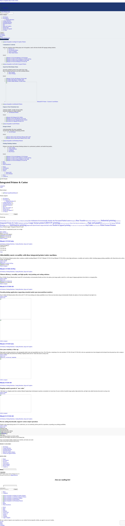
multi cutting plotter (66, 223)
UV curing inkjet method (81, 225)
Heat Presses (11, 151)
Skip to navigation (4, 0)
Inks (4, 25)
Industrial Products (7, 23)
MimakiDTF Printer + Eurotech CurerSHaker (47, 101)
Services (5, 461)
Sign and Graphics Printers (9, 452)
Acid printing (3, 220)
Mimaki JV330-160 (6, 382)
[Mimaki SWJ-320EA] (9, 117)
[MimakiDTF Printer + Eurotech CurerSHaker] (21, 101)
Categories (2, 186)
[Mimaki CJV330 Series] (15, 318)
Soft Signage (112, 223)
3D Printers (5, 17)
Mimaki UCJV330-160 (7, 416)
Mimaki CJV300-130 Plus (25, 59)
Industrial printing (108, 220)
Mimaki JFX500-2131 (19, 121)
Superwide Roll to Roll (46, 225)
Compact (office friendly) (10, 220)
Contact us (5, 466)
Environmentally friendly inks (46, 220)
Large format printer (36, 223)
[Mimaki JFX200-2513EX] (11, 120)
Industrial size (118, 220)
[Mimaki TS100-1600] (11, 78)
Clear (1, 252)
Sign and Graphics (7, 26)
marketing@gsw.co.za (15, 3)
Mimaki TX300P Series (20, 81)
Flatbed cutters (66, 220)
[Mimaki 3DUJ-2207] (14, 137)
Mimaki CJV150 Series (22, 57)
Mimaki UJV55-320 (21, 118)
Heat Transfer (12, 72)
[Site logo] (5, 11)
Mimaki (61, 223)
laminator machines (23, 223)
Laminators (11, 150)
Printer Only (72, 223)
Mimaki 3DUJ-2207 (26, 137)
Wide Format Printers (108, 225)
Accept (1, 521)
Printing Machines (10, 19)
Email (1, 469)
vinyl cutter (89, 225)
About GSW (9, 172)
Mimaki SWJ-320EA (18, 117)
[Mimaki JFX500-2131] (10, 121)
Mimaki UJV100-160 (22, 61)
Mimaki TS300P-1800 (19, 79)
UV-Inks (5, 30)
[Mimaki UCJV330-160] (15, 412)
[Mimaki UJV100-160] (11, 61)
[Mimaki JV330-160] (8, 357)
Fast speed (58, 220)
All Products (6, 18)
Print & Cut (11, 48)
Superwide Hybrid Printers (33, 225)
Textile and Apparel (7, 28)
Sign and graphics (95, 223)
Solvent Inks (6, 27)
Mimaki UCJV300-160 (7, 286)
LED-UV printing (52, 223)
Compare (5, 516)
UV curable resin (73, 225)
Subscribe (3, 472)
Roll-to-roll (85, 223)
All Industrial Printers (13, 112)
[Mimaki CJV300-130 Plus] (12, 59)
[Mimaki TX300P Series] (10, 81)
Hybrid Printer (98, 220)
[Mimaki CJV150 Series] (11, 57)
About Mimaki (9, 173)
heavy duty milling (90, 220)
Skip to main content (13, 0)
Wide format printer (96, 225)
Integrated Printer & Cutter (9, 223)
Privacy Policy (6, 465)
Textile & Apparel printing (61, 225)
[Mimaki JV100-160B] (12, 60)
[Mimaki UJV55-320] (11, 118)
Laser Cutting (12, 147)
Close (1, 187)
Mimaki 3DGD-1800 (25, 138)
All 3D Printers (12, 132)
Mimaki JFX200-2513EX (21, 120)
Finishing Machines (7, 22)
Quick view (2, 262)
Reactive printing (79, 223)
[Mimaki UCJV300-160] (6, 281)
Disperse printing (24, 220)
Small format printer (105, 223)
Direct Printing (12, 73)
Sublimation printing (18, 225)
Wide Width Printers (13, 52)
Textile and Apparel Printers (9, 453)
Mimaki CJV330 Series (7, 344)
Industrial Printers (7, 450)
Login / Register (6, 517)
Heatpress (73, 220)
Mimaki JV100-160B (24, 60)
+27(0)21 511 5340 (4, 3)
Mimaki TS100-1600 (21, 78)
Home (1, 226)
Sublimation (7, 225)
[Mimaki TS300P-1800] (10, 79)
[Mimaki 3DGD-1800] (13, 138)
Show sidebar (3, 231)
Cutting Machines (7, 21)
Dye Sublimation (33, 220)
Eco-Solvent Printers (13, 50)
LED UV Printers (13, 51)
